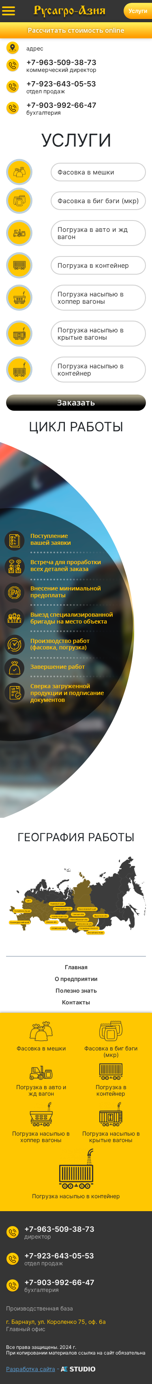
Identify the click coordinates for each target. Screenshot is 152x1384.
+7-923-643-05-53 (61, 84)
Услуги (137, 10)
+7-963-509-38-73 (61, 63)
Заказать (76, 402)
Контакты (76, 1002)
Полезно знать (76, 990)
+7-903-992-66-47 (61, 105)
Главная (76, 967)
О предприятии (76, 978)
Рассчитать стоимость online (76, 30)
